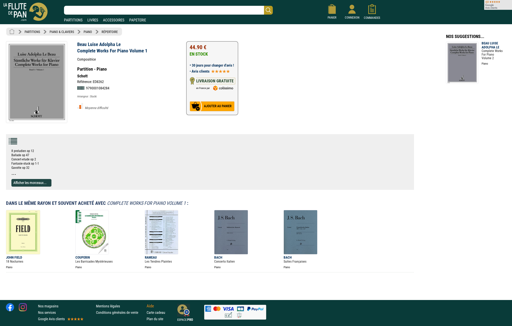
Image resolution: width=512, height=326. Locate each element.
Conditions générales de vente (120, 312)
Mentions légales (108, 306)
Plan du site (155, 319)
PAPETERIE (137, 20)
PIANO (88, 32)
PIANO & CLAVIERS (62, 32)
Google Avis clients (51, 319)
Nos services (47, 312)
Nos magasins (48, 306)
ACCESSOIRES (113, 20)
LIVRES (92, 20)
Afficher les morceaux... (30, 183)
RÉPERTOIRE (110, 32)
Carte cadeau (156, 312)
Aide (150, 306)
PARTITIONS (73, 20)
